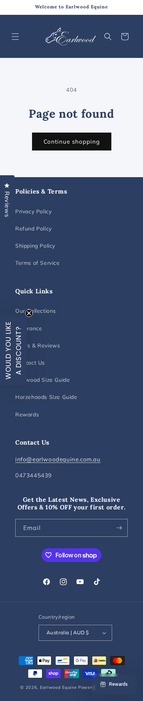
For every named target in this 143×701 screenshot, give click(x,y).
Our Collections (35, 310)
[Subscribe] (119, 528)
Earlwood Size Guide (42, 379)
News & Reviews (37, 345)
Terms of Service (37, 262)
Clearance (28, 328)
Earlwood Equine (58, 687)
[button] (15, 36)
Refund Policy (33, 228)
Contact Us (30, 362)
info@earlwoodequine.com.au (58, 459)
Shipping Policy (35, 245)
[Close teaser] (29, 313)
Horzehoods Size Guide (46, 397)
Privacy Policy (33, 211)
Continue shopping (71, 141)
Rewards (27, 414)
